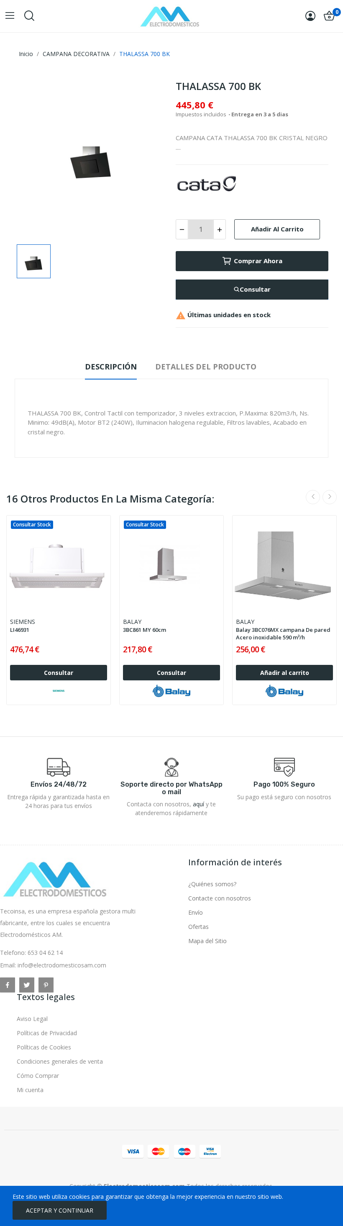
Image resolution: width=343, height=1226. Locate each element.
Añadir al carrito (277, 229)
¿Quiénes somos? (212, 884)
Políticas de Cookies (44, 1047)
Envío (195, 912)
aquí (198, 804)
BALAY (132, 622)
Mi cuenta (30, 1090)
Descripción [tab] (111, 367)
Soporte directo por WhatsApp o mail (171, 788)
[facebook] (7, 985)
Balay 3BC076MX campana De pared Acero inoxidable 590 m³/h (283, 633)
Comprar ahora (258, 260)
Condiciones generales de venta (60, 1061)
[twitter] (26, 985)
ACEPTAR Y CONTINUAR (59, 1210)
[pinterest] (46, 985)
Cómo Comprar (38, 1076)
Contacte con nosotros (219, 898)
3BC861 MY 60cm (144, 630)
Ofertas (198, 927)
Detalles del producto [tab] (205, 367)
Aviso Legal (32, 1019)
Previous (313, 497)
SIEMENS (22, 622)
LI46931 (19, 630)
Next (330, 497)
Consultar (255, 289)
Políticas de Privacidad (47, 1033)
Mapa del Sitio (207, 941)
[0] (329, 16)
